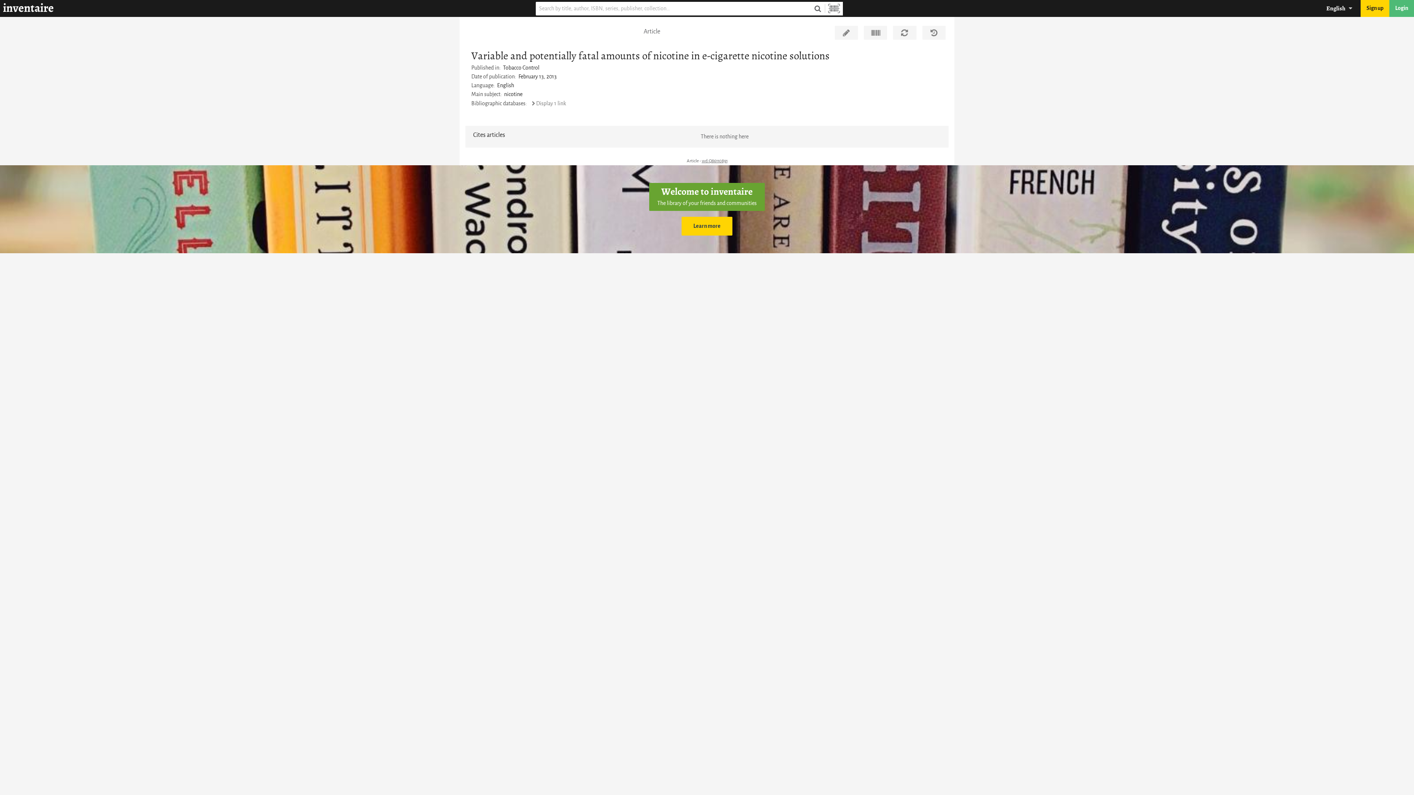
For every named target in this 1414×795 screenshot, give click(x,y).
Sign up (1374, 8)
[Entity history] (934, 33)
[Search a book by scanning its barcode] (834, 8)
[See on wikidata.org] (875, 33)
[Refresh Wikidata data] (904, 33)
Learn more (707, 226)
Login (1401, 8)
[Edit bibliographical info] (846, 33)
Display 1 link (551, 103)
